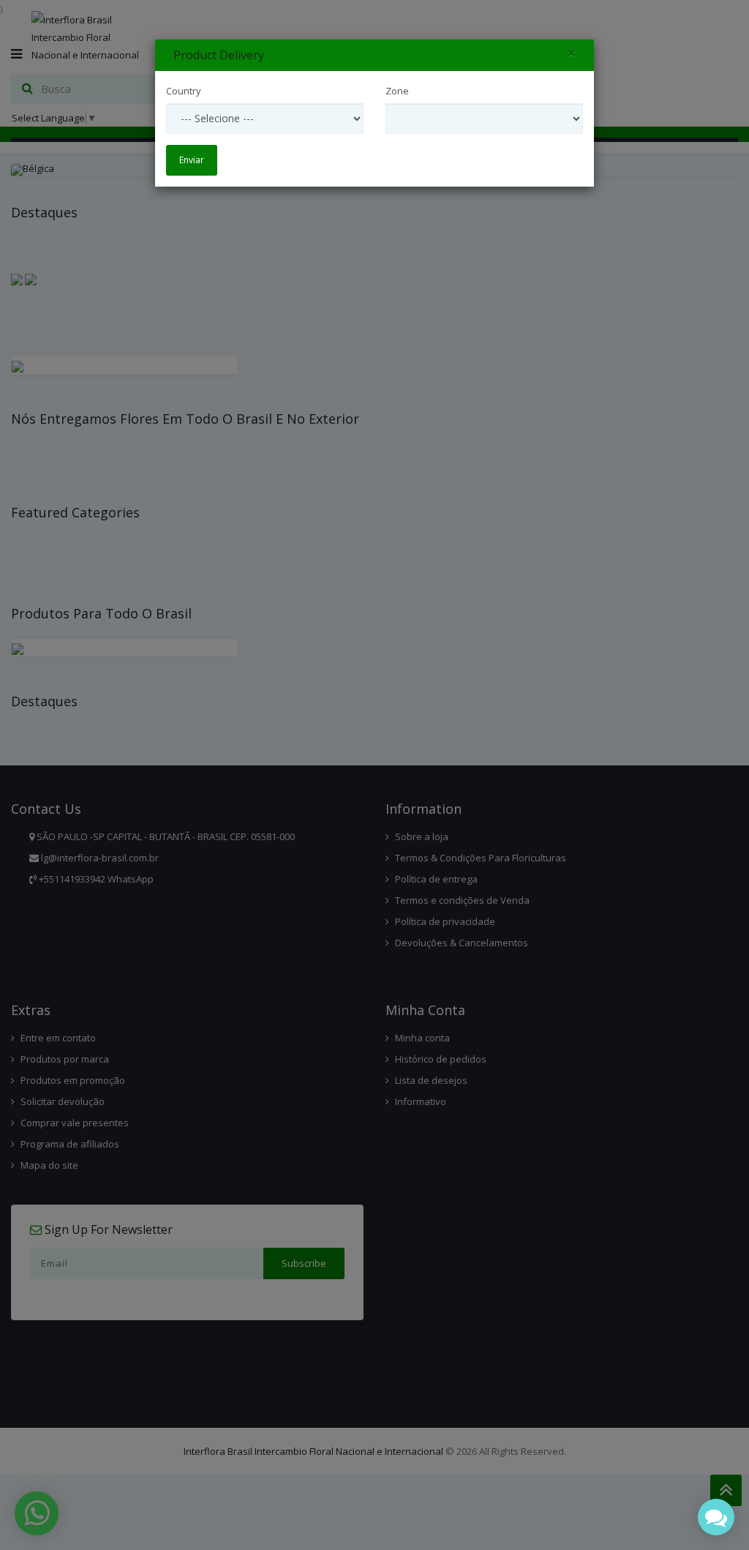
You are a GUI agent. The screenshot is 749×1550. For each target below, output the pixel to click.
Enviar (191, 160)
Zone (397, 90)
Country (183, 90)
